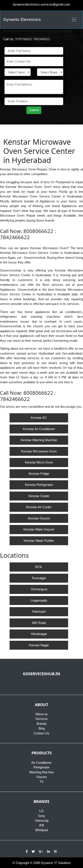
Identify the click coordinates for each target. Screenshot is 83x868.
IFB (41, 825)
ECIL (38, 567)
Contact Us (41, 733)
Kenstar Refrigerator (39, 484)
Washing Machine (41, 772)
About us (41, 714)
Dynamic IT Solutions (56, 863)
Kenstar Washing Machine (39, 440)
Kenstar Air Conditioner (39, 429)
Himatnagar (39, 634)
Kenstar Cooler (39, 496)
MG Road (39, 623)
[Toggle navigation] (74, 20)
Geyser (41, 777)
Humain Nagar (39, 645)
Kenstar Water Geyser (38, 529)
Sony (41, 816)
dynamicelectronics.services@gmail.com (41, 4)
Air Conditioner (41, 762)
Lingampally (39, 600)
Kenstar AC (39, 417)
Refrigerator (41, 767)
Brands (42, 723)
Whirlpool (41, 830)
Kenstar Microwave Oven (39, 451)
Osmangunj (39, 589)
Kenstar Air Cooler (39, 507)
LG (41, 811)
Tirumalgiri (39, 578)
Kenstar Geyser (39, 518)
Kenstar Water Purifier (39, 540)
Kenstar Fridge (39, 473)
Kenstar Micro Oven (39, 462)
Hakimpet (39, 611)
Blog (42, 728)
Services (41, 719)
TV (42, 782)
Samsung (41, 820)
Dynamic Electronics (22, 19)
